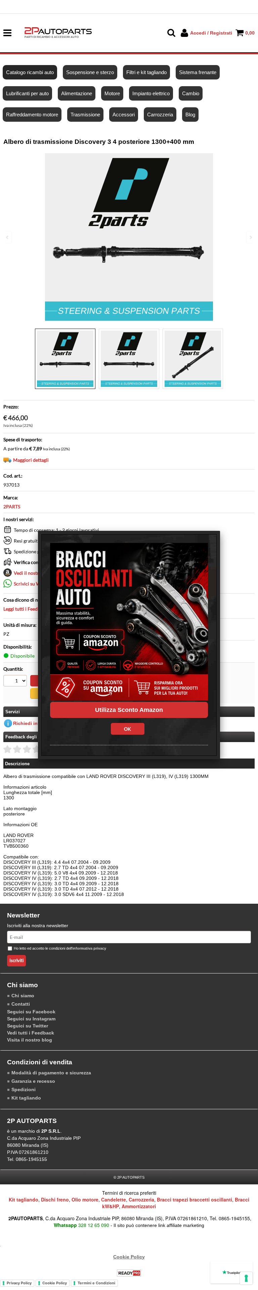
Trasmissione (85, 114)
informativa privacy (89, 948)
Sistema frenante (197, 72)
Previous (7, 237)
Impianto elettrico (151, 93)
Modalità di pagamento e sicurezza (51, 1072)
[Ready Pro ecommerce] (129, 1273)
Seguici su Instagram (31, 1018)
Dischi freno (55, 1199)
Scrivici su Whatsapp (35, 583)
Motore (112, 93)
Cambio (190, 93)
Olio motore (85, 1199)
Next (250, 237)
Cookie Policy (129, 1256)
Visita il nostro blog (29, 1040)
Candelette (113, 1199)
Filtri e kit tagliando (146, 72)
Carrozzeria (160, 114)
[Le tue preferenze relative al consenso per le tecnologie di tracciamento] (246, 1278)
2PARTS (11, 506)
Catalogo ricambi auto (30, 72)
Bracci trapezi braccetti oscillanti (194, 1199)
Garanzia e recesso (33, 1081)
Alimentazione (76, 93)
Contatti (20, 1004)
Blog (190, 114)
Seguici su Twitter (27, 1025)
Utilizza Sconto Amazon (129, 710)
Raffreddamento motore (32, 114)
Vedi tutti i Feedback (30, 1032)
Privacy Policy (19, 1283)
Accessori (124, 114)
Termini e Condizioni (96, 1283)
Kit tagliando (26, 1098)
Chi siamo (22, 995)
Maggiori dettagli (31, 460)
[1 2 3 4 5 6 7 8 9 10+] (16, 681)
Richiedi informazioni (37, 723)
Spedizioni (23, 1089)
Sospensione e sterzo (90, 72)
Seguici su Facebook (31, 1011)
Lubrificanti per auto (27, 93)
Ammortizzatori (139, 1206)
